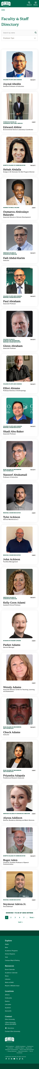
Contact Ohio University (12, 1031)
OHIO (3, 10)
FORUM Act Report (19, 1048)
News (7, 976)
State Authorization (23, 1051)
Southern (8, 1008)
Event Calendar (10, 969)
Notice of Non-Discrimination (27, 1049)
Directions (11, 1028)
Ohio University (12, 1056)
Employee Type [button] (8, 38)
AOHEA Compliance (20, 1046)
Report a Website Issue (12, 986)
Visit (6, 957)
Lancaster (8, 1004)
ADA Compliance (10, 1046)
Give (6, 947)
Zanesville (8, 1011)
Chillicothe (8, 998)
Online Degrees (10, 954)
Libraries (7, 979)
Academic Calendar (11, 973)
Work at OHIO (9, 982)
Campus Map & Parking (12, 960)
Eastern (7, 1001)
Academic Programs (11, 951)
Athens (7, 995)
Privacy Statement (12, 1051)
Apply (7, 944)
